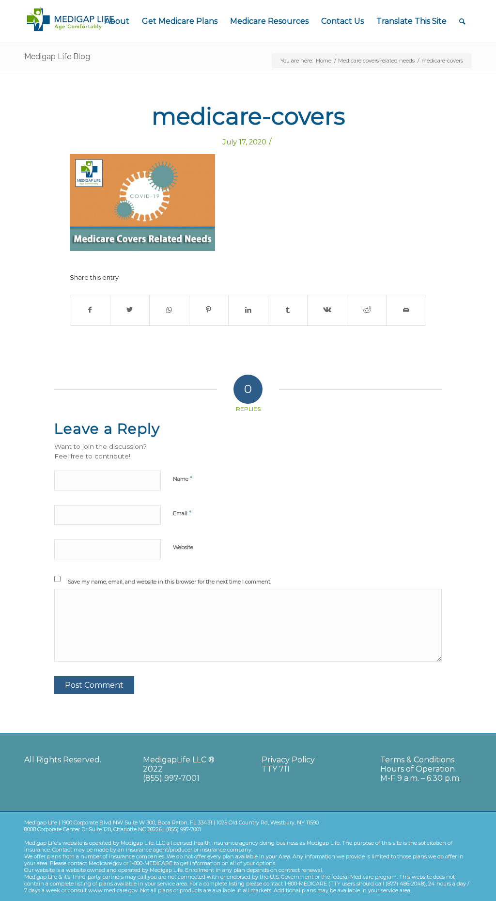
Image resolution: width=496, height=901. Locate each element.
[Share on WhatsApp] (169, 310)
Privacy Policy (288, 759)
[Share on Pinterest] (209, 310)
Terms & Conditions (417, 759)
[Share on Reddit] (367, 310)
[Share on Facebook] (90, 310)
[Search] (462, 21)
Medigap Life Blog (57, 56)
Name (182, 478)
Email (182, 513)
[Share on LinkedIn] (248, 310)
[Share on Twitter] (130, 310)
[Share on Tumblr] (288, 310)
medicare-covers (248, 116)
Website (183, 547)
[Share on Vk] (327, 310)
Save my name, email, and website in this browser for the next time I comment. (169, 581)
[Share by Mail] (406, 310)
